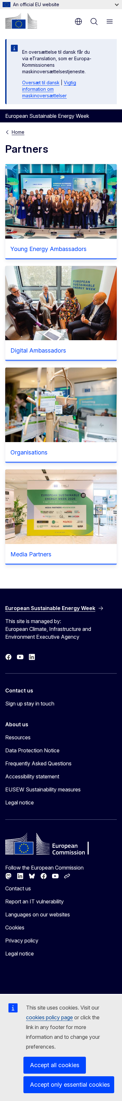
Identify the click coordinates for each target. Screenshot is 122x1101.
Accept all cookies (54, 1065)
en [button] (78, 21)
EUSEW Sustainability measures (43, 789)
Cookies (14, 927)
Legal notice (19, 802)
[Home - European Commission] (21, 21)
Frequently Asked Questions (38, 763)
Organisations (28, 452)
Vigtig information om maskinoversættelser (49, 89)
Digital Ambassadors (38, 350)
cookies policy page (49, 1017)
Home (18, 132)
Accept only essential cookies (70, 1084)
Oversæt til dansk (41, 82)
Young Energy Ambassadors (48, 248)
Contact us (18, 888)
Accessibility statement (32, 776)
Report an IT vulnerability (34, 901)
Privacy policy (21, 940)
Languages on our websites (37, 914)
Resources (18, 737)
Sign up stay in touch (29, 703)
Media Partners (30, 554)
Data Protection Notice (32, 750)
